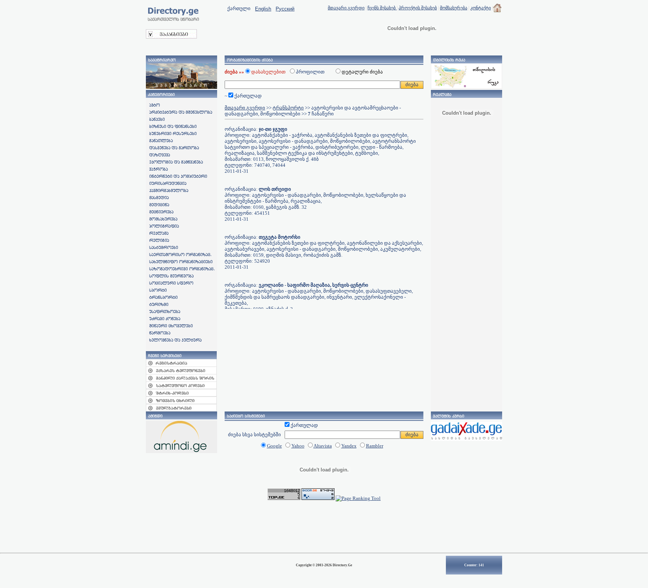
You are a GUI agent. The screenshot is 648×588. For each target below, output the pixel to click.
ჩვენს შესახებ (382, 7)
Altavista (323, 446)
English (263, 9)
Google (274, 446)
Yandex (349, 446)
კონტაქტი (480, 7)
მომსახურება (453, 7)
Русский (285, 9)
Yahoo (297, 446)
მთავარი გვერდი (346, 7)
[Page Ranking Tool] (358, 498)
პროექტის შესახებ (418, 7)
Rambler (374, 446)
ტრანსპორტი (288, 108)
